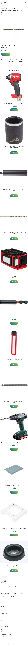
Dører (2, 611)
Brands (8, 45)
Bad (2, 604)
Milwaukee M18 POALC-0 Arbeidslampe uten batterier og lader (14, 275)
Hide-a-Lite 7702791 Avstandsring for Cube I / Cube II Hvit (14, 529)
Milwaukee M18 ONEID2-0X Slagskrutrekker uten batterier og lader (14, 104)
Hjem (2, 12)
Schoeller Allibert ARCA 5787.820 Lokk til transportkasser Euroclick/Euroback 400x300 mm (14, 486)
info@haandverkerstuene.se (7, 596)
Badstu (2, 606)
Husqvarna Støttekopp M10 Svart (14, 565)
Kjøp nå (5, 54)
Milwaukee (13, 45)
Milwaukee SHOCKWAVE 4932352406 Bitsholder (14, 318)
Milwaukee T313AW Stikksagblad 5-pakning (14, 401)
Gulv (2, 616)
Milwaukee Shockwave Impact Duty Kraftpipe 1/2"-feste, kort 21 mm (14, 147)
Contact (3, 631)
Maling (2, 618)
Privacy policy (4, 636)
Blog (2, 629)
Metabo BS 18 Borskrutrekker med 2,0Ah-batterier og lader (14, 443)
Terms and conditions (6, 634)
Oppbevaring (4, 620)
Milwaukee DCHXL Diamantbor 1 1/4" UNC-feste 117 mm (14, 190)
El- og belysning (4, 613)
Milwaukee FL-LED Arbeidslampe (14, 359)
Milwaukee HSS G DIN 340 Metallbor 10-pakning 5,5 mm (14, 233)
